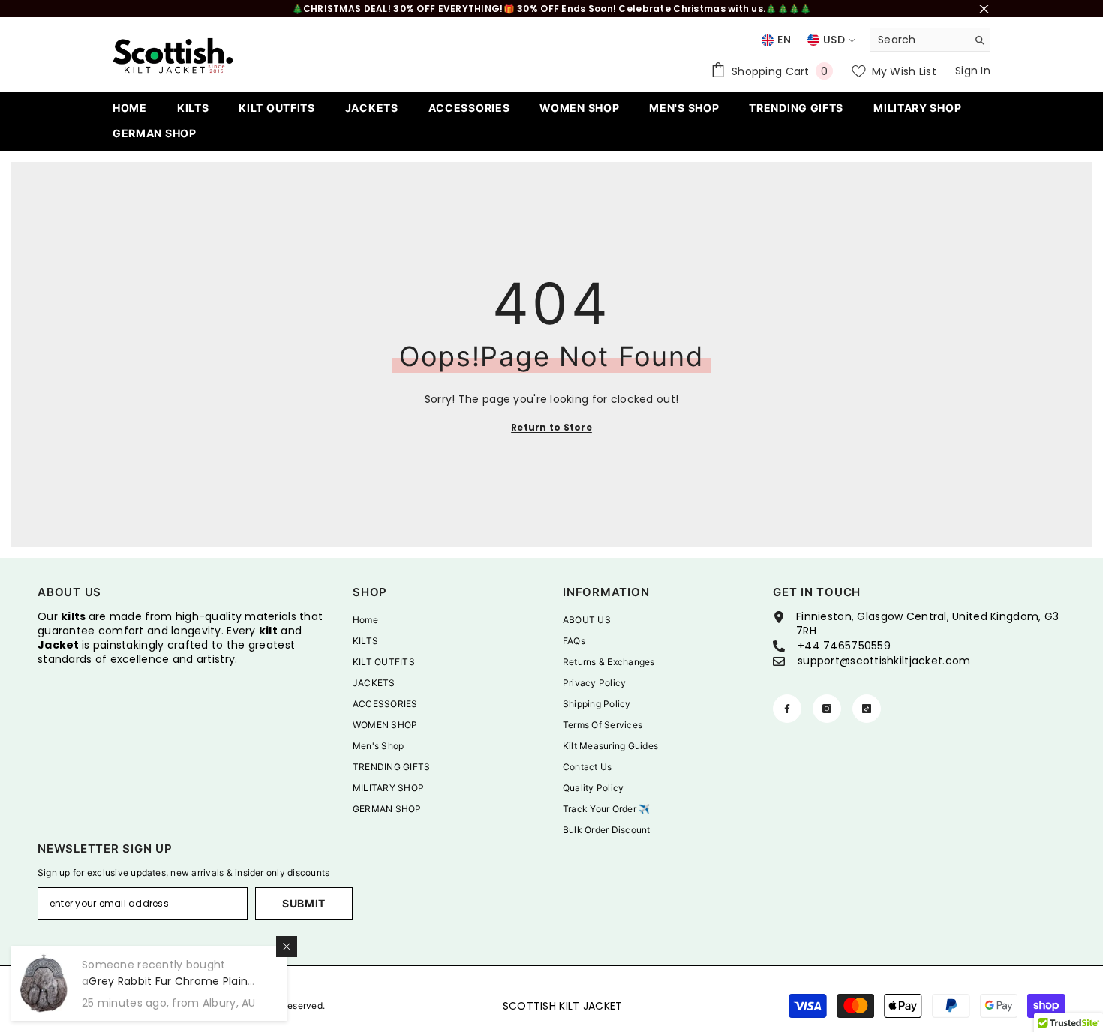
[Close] (286, 946)
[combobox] (918, 39)
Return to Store (551, 427)
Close (984, 8)
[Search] (930, 40)
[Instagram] (827, 708)
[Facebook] (787, 708)
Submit (304, 903)
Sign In (972, 70)
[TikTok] (866, 708)
